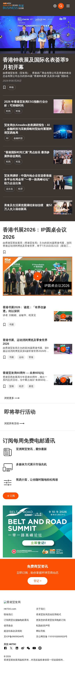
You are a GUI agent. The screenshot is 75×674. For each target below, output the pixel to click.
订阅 (12, 495)
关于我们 (40, 609)
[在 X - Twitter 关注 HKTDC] (11, 648)
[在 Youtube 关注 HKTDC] (34, 648)
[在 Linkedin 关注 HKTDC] (16, 648)
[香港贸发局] (37, 604)
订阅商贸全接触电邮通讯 (16, 620)
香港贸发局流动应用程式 (48, 614)
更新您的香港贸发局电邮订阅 (51, 620)
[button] (68, 6)
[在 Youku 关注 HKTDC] (40, 648)
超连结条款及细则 (13, 631)
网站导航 (40, 631)
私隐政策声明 (43, 625)
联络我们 (8, 614)
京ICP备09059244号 (14, 636)
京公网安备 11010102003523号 (51, 636)
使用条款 (8, 625)
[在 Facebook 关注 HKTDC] (5, 648)
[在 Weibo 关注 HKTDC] (22, 648)
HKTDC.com (10, 609)
